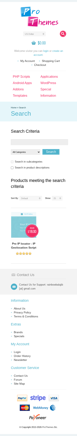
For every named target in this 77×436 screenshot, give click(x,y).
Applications (49, 76)
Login (17, 352)
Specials (19, 336)
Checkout (40, 64)
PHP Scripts (21, 76)
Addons (18, 89)
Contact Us (21, 375)
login (46, 50)
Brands (18, 332)
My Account (27, 60)
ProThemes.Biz (49, 427)
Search (22, 107)
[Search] (63, 34)
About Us (19, 308)
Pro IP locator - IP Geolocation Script (23, 245)
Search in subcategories (28, 161)
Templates (20, 95)
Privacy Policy (22, 312)
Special (45, 89)
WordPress (48, 83)
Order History (22, 356)
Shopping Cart (51, 60)
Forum (18, 379)
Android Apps (22, 83)
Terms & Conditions (26, 316)
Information (48, 95)
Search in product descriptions (32, 167)
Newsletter (20, 359)
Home (14, 107)
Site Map (19, 383)
